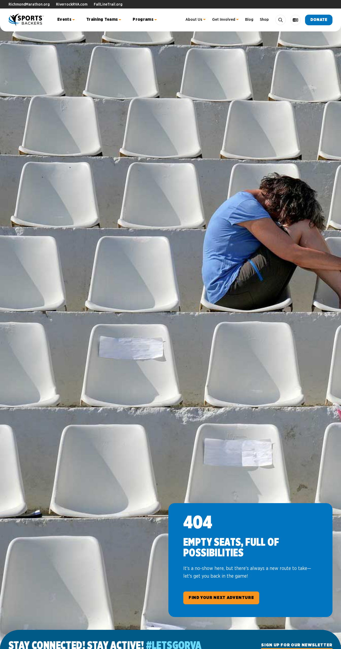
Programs (143, 19)
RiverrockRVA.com (71, 4)
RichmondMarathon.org (29, 4)
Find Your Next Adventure (221, 597)
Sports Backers (26, 20)
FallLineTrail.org (108, 4)
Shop (264, 20)
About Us (193, 20)
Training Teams (102, 19)
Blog (249, 20)
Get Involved (223, 20)
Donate (318, 20)
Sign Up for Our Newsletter (296, 645)
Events (64, 19)
